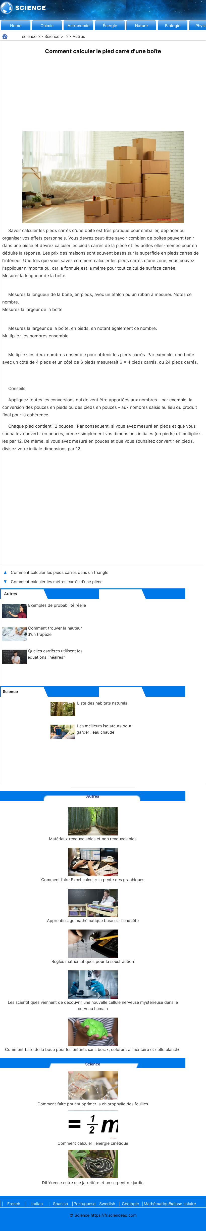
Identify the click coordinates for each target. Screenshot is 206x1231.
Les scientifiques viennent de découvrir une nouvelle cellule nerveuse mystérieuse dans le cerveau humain (93, 1005)
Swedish (107, 1203)
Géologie (130, 1203)
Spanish (60, 1203)
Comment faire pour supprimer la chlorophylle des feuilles (92, 1103)
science (29, 36)
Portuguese (84, 1203)
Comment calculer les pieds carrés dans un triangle (59, 572)
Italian (37, 1203)
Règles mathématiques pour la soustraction (93, 961)
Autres (79, 36)
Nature (141, 25)
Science (51, 36)
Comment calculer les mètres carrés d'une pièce (56, 581)
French (13, 1203)
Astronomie (78, 25)
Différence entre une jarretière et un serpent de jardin (92, 1182)
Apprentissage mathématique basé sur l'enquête (93, 920)
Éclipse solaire (182, 1203)
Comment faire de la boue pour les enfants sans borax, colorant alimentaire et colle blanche (92, 1049)
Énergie (110, 25)
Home (15, 25)
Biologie (172, 25)
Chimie (47, 25)
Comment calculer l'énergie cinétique (93, 1143)
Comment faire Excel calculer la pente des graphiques (92, 879)
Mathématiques (154, 1203)
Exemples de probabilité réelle (57, 605)
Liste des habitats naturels (102, 703)
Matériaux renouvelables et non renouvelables (92, 838)
